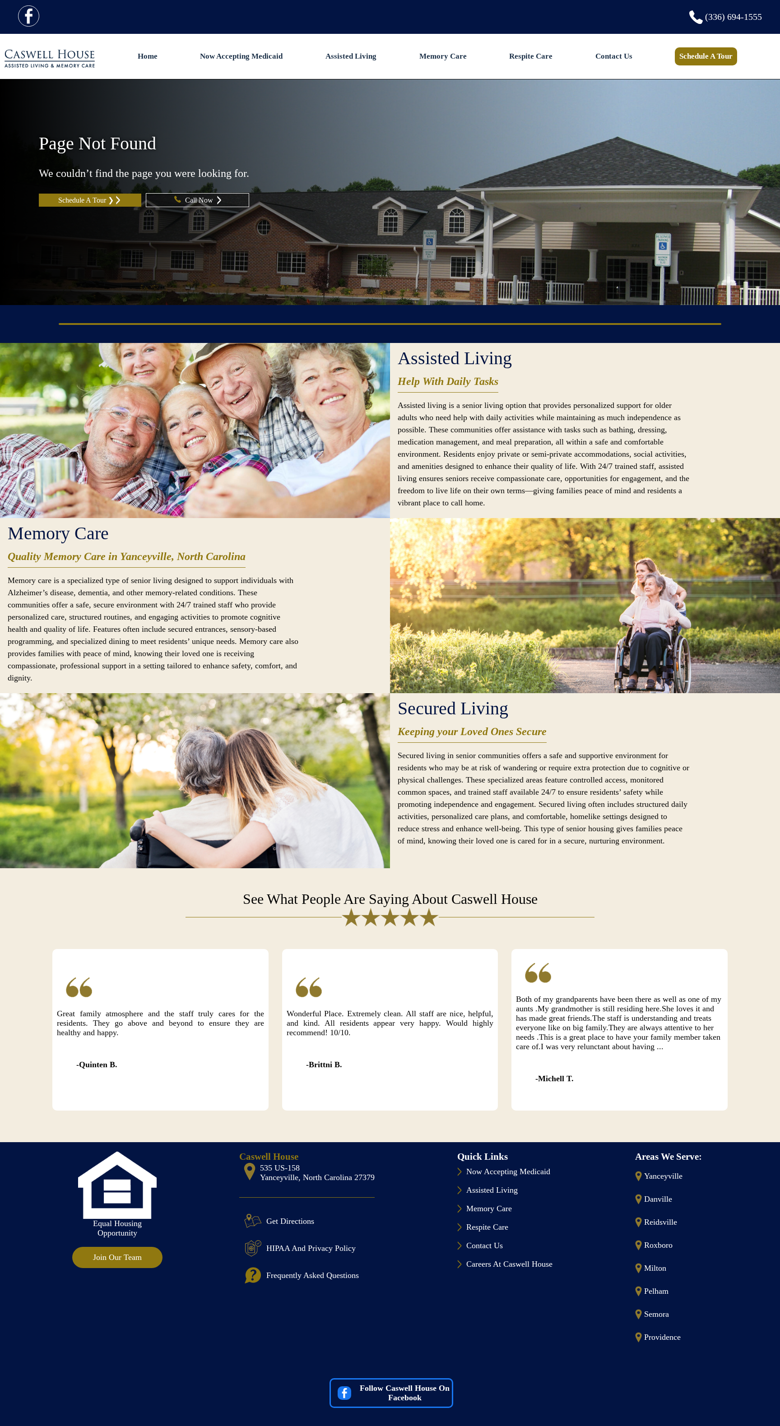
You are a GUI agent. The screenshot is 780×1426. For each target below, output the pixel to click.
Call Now (200, 200)
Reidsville (660, 1222)
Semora (656, 1314)
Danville (658, 1199)
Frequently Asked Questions (312, 1275)
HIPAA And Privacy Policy (311, 1248)
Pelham (656, 1291)
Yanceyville (663, 1176)
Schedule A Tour (706, 56)
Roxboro (658, 1245)
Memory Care (443, 56)
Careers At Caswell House (509, 1264)
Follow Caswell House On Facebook (405, 1393)
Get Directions (290, 1221)
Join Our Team (117, 1257)
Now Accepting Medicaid (241, 56)
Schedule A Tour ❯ (86, 200)
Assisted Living (350, 56)
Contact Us (613, 56)
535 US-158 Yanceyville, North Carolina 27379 (317, 1172)
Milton (655, 1268)
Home (148, 56)
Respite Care (530, 56)
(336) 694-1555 (733, 17)
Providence (662, 1337)
